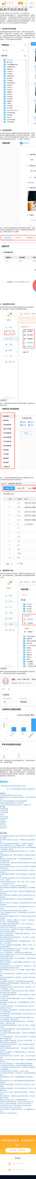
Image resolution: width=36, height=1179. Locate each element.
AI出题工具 (3, 826)
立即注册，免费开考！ (18, 1150)
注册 (26, 3)
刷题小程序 (3, 828)
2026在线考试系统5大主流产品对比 (11, 795)
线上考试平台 (4, 816)
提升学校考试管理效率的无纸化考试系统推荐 (13, 801)
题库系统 (2, 824)
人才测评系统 (4, 812)
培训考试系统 (4, 810)
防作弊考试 (3, 822)
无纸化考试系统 (7, 23)
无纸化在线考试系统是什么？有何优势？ (12, 803)
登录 (20, 3)
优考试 (2, 814)
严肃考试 (2, 820)
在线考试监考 (4, 818)
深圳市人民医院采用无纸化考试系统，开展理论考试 (15, 805)
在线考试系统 (4, 781)
